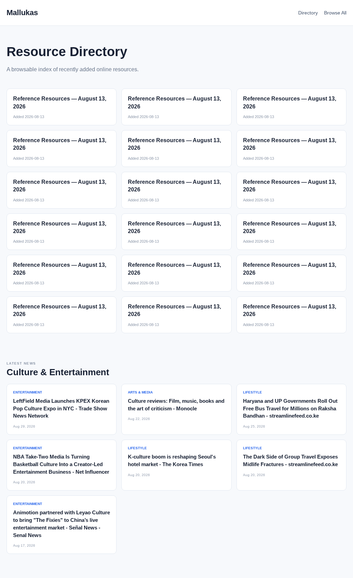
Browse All (335, 12)
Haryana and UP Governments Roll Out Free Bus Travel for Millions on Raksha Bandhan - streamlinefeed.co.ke (290, 408)
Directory (308, 12)
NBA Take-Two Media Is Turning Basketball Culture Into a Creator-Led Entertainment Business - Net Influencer (61, 464)
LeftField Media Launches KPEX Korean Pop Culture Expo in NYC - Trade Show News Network (61, 408)
